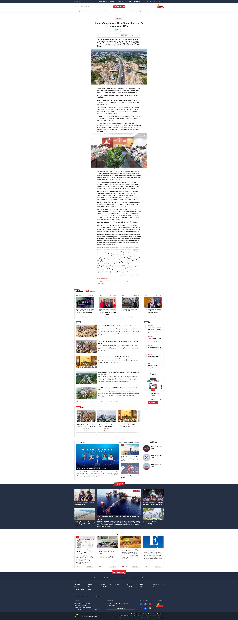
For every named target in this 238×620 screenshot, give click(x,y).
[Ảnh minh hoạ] (119, 49)
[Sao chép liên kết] (137, 35)
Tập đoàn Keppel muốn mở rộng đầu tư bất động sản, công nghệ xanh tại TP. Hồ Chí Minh (155, 330)
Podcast (125, 442)
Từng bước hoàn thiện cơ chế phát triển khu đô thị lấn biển (114, 356)
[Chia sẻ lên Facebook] (130, 35)
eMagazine (137, 442)
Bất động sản (141, 11)
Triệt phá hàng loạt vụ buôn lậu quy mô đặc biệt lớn (84, 503)
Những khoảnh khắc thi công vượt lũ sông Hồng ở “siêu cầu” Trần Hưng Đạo (84, 523)
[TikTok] (160, 2)
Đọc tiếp (79, 323)
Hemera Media (95, 615)
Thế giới (149, 11)
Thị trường (122, 11)
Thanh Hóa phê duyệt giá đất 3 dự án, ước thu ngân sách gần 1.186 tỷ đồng (117, 388)
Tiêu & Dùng (111, 1)
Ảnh (75, 596)
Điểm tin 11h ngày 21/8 (156, 456)
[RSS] (150, 608)
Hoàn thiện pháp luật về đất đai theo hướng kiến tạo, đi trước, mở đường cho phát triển (118, 373)
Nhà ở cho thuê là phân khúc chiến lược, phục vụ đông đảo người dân (106, 426)
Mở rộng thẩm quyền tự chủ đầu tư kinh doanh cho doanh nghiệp (118, 518)
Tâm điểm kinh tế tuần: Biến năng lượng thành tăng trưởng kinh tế (130, 458)
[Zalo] (154, 2)
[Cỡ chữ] (101, 35)
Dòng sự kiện (119, 534)
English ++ (137, 1)
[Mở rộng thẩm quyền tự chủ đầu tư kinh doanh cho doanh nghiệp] (119, 502)
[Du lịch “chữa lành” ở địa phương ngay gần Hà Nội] (153, 514)
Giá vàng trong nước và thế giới (130, 550)
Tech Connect (128, 1)
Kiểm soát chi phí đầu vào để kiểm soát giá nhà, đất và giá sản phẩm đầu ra (154, 349)
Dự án (149, 363)
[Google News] (163, 2)
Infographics (131, 442)
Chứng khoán (101, 1)
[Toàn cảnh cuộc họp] (119, 134)
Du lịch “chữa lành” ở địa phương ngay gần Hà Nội (153, 523)
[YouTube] (157, 2)
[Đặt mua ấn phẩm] (160, 6)
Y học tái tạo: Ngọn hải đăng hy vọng (130, 476)
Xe (116, 1)
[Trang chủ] (79, 11)
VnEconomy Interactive (151, 550)
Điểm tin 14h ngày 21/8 (156, 447)
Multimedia (80, 442)
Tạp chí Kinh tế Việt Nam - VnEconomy (155, 615)
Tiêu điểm (84, 11)
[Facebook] (148, 2)
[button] (119, 435)
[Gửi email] (135, 35)
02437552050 (112, 605)
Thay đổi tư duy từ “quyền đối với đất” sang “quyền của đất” (115, 325)
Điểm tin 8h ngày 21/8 (156, 465)
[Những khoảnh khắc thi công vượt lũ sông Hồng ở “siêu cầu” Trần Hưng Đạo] (84, 514)
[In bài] (98, 35)
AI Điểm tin (153, 442)
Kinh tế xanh (113, 11)
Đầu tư (90, 11)
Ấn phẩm (153, 374)
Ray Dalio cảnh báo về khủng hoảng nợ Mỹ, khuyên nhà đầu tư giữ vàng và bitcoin (153, 311)
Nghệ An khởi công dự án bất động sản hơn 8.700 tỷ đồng (154, 367)
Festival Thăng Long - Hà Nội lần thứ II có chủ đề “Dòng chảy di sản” (153, 503)
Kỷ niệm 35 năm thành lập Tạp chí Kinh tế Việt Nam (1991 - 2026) (107, 551)
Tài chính (97, 11)
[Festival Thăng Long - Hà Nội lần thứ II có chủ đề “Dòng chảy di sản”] (153, 495)
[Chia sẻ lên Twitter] (132, 35)
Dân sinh (156, 11)
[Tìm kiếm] (78, 6)
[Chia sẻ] (140, 35)
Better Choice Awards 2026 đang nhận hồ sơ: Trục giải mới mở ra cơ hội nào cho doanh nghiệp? (85, 311)
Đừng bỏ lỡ (80, 408)
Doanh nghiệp (131, 11)
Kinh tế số (105, 11)
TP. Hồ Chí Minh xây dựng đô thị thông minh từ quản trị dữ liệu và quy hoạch (118, 342)
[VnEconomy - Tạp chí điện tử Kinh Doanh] (119, 572)
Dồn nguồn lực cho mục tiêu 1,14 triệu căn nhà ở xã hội (155, 358)
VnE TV (121, 1)
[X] (151, 2)
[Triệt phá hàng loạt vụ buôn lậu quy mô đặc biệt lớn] (84, 495)
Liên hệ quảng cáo (121, 608)
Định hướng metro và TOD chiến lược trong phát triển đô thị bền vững (84, 551)
